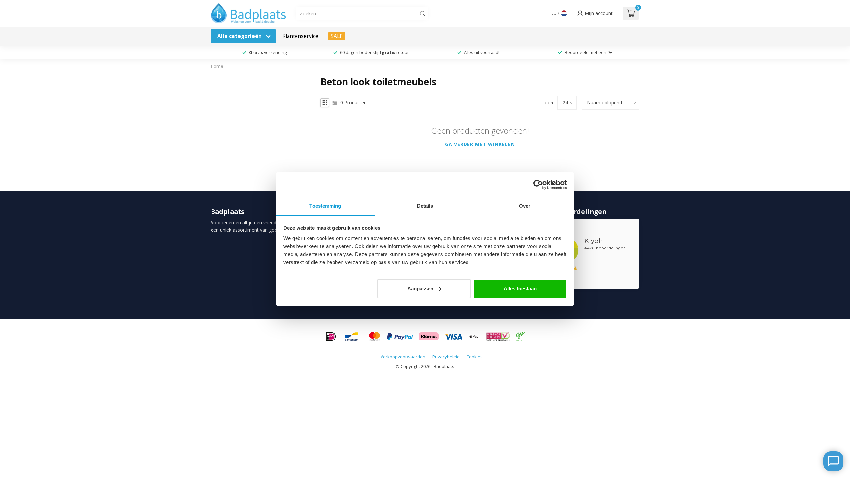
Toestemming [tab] (325, 206)
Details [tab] (425, 206)
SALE (337, 36)
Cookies (475, 356)
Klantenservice (300, 36)
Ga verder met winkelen (480, 144)
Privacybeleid (446, 356)
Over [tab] (524, 206)
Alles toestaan (520, 288)
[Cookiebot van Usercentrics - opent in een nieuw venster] (538, 185)
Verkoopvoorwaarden (403, 356)
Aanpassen (420, 288)
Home (217, 66)
